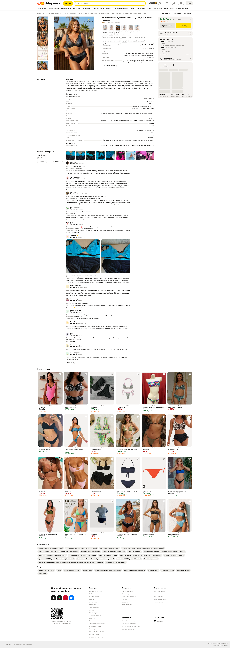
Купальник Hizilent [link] (122, 407)
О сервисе (125, 599)
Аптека (91, 610)
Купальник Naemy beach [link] (175, 407)
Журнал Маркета (127, 604)
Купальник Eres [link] (146, 491)
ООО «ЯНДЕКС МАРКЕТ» (220, 643)
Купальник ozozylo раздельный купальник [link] (74, 450)
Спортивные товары (95, 626)
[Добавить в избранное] (60, 374)
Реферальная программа (161, 594)
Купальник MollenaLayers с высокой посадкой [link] (127, 534)
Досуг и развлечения (95, 591)
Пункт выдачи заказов (160, 599)
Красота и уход (93, 613)
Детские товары (94, 634)
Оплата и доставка (127, 594)
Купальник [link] (42, 407)
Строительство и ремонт (96, 631)
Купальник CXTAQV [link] (174, 449)
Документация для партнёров (131, 626)
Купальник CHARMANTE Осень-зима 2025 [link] (153, 407)
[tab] (42, 8)
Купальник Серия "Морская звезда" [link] (127, 449)
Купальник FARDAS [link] (70, 407)
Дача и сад (92, 618)
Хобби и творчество (95, 615)
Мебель (91, 594)
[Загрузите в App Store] (53, 600)
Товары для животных (95, 629)
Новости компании (159, 591)
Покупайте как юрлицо (129, 596)
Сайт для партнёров (128, 629)
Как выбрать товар (127, 591)
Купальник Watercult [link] (148, 534)
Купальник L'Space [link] (173, 534)
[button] (105, 28)
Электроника (93, 602)
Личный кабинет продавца (130, 621)
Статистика (8, 644)
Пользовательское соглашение (23, 644)
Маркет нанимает (159, 602)
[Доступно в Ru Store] (71, 600)
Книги (91, 621)
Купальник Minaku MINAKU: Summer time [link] (75, 534)
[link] (50, 548)
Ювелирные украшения (96, 637)
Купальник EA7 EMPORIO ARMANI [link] (127, 491)
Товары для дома (94, 607)
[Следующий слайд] (95, 43)
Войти (189, 3)
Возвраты (125, 602)
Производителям (159, 596)
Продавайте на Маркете (129, 623)
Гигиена (91, 599)
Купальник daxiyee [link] (96, 449)
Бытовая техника (94, 596)
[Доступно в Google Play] (59, 600)
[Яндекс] (225, 645)
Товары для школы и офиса (97, 623)
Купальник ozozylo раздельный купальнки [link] (48, 534)
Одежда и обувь (94, 604)
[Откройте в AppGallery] (65, 600)
